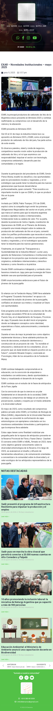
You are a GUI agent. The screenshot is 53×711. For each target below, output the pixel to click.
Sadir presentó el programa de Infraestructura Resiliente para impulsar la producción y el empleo (25, 507)
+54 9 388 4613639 (28, 698)
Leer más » (5, 516)
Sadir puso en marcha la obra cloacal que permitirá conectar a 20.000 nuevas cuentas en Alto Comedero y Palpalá (26, 554)
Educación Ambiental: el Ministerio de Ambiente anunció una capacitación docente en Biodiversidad (26, 650)
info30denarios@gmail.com (27, 702)
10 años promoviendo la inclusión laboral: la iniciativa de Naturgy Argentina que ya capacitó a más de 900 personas (26, 602)
